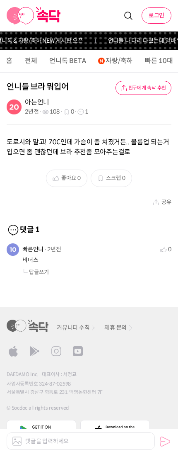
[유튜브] (77, 351)
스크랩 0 (115, 178)
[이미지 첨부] (17, 441)
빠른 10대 (159, 60)
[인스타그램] (56, 351)
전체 (31, 60)
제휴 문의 (115, 327)
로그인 (156, 15)
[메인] (34, 15)
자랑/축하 (119, 60)
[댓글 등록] (165, 441)
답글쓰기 (39, 272)
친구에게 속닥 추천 (147, 88)
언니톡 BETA (67, 60)
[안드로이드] (34, 351)
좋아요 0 (71, 178)
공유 (166, 202)
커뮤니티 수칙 (73, 327)
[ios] (13, 351)
